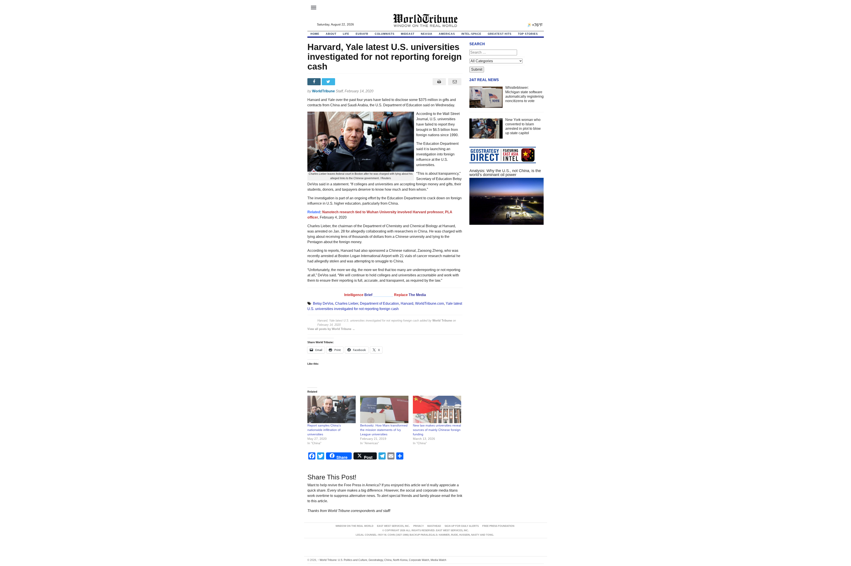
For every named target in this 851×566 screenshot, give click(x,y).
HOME (314, 33)
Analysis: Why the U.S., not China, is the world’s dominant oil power (505, 173)
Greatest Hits (499, 33)
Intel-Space (471, 33)
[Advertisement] (506, 270)
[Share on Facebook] (314, 81)
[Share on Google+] (343, 81)
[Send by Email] (455, 81)
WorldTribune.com (429, 303)
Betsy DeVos (323, 303)
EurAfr (362, 33)
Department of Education (379, 303)
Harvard (407, 303)
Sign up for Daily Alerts (462, 526)
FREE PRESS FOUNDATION (498, 526)
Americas (447, 33)
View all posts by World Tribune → (331, 329)
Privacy (418, 526)
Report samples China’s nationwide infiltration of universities (324, 430)
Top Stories (528, 33)
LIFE (346, 33)
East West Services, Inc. (393, 526)
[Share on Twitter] (329, 81)
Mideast (407, 33)
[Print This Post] (439, 81)
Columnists (384, 33)
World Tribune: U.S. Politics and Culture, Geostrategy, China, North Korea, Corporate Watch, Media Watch (382, 560)
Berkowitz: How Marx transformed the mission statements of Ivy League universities (384, 430)
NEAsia (426, 33)
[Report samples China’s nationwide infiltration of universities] (331, 409)
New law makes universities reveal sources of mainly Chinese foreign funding (437, 430)
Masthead (434, 526)
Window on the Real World (354, 526)
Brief (368, 295)
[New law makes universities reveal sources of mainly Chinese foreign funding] (437, 409)
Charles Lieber (346, 303)
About (331, 33)
